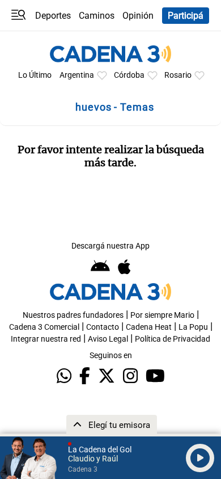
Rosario (178, 75)
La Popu (193, 327)
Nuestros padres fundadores (73, 315)
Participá (185, 15)
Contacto (102, 327)
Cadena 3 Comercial (44, 327)
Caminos (96, 15)
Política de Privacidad (172, 339)
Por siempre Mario (162, 315)
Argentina (77, 75)
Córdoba (129, 75)
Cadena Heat (149, 327)
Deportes (53, 15)
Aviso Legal (108, 339)
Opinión (138, 15)
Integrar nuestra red (46, 339)
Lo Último (35, 75)
